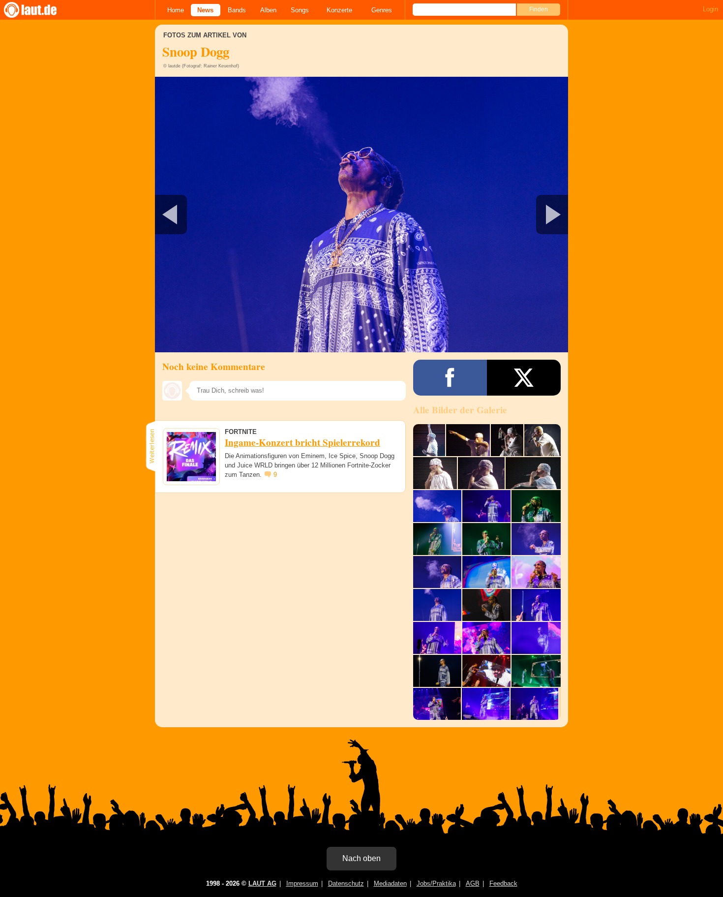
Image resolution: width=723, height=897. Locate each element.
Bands (237, 10)
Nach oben (361, 858)
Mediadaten (390, 883)
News (205, 10)
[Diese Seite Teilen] (450, 378)
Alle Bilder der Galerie (460, 410)
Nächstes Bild (361, 214)
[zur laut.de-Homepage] (39, 10)
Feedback (503, 883)
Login (710, 9)
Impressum (302, 883)
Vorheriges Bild (223, 214)
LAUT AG (262, 883)
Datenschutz (346, 883)
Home (175, 10)
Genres (381, 10)
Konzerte (339, 10)
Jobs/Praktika (436, 883)
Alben (268, 10)
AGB (473, 883)
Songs (300, 10)
